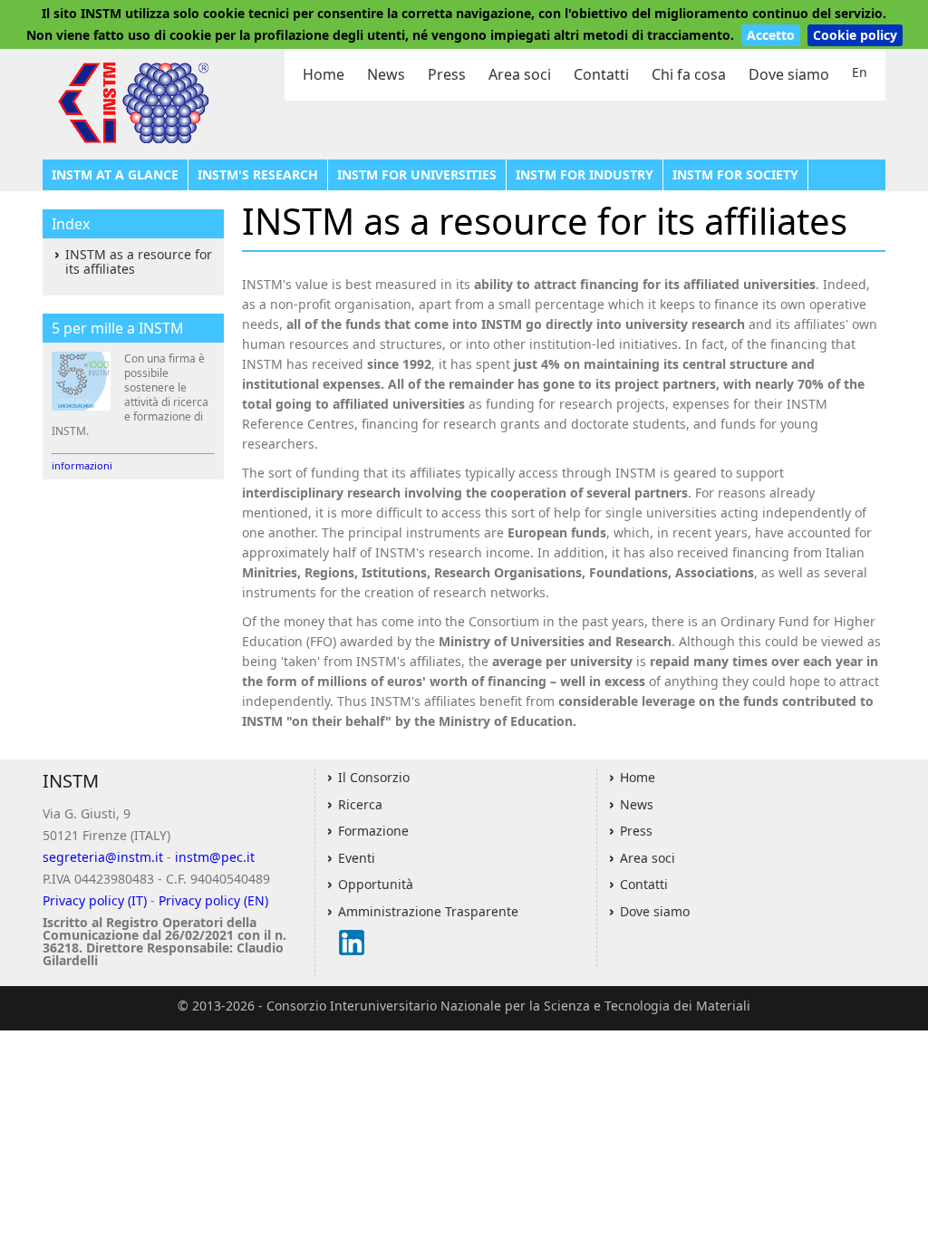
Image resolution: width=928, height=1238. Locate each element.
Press (447, 74)
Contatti (601, 74)
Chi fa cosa (689, 74)
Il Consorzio (374, 777)
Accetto (771, 35)
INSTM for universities (417, 174)
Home (323, 74)
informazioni (82, 465)
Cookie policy (855, 35)
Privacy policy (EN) (213, 900)
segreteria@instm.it (103, 857)
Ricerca (360, 804)
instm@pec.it (215, 857)
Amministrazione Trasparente (428, 911)
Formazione (373, 830)
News (386, 74)
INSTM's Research (258, 174)
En (859, 72)
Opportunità (375, 884)
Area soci (519, 74)
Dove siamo (789, 74)
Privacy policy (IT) (95, 900)
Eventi (356, 857)
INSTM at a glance (115, 174)
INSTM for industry (584, 174)
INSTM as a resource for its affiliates (138, 261)
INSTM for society (735, 174)
